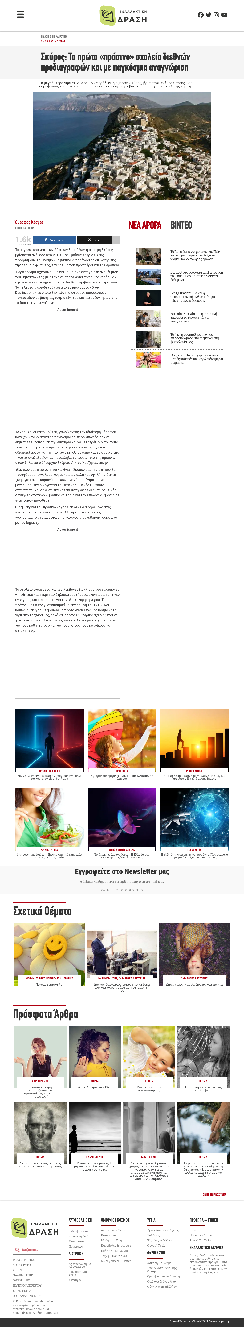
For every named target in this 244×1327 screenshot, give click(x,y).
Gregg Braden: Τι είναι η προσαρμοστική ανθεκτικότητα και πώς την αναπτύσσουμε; (195, 297)
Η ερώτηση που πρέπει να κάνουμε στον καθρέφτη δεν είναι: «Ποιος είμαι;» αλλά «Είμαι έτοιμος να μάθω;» (203, 1169)
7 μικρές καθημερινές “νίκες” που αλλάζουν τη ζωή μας (122, 777)
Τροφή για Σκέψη (201, 1240)
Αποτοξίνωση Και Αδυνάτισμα (80, 1265)
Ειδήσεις (46, 37)
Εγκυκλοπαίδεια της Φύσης (162, 1269)
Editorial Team (24, 228)
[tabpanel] (176, 306)
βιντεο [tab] (181, 226)
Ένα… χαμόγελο (49, 984)
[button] (20, 15)
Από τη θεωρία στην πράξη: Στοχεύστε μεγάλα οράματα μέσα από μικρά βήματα (194, 777)
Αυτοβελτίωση (80, 1220)
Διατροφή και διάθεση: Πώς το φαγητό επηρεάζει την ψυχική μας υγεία (49, 855)
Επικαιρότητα (59, 37)
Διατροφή (76, 1254)
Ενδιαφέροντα (78, 1231)
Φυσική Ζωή (156, 1253)
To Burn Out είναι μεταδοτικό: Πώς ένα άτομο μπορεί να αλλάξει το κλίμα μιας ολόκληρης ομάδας (195, 255)
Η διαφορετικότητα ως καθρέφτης (203, 1088)
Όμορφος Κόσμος (53, 41)
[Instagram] (216, 15)
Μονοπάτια (76, 1241)
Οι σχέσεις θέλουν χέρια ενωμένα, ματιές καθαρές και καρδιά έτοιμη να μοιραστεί (196, 359)
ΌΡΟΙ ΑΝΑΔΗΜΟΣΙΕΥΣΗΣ (29, 1296)
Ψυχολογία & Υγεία (160, 1240)
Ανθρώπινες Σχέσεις (114, 1230)
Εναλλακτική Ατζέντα (206, 1248)
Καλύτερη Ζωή (40, 1081)
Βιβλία (95, 1081)
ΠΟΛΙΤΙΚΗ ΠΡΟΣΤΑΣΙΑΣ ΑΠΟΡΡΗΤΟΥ (122, 890)
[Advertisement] (67, 371)
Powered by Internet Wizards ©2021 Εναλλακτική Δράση (199, 1321)
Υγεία (151, 1220)
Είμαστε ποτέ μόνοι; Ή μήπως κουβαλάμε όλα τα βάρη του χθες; (94, 1166)
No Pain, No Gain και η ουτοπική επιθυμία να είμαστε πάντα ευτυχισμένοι (193, 317)
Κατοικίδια (108, 1235)
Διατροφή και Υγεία (78, 1273)
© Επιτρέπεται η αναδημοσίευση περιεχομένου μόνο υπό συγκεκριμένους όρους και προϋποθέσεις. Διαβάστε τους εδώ (35, 1306)
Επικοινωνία (22, 1291)
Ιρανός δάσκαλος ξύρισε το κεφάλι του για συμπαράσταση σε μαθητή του (122, 987)
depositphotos (24, 1260)
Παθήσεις (153, 1235)
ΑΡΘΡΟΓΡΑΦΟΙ (22, 1265)
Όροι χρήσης (21, 1280)
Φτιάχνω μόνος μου (161, 1281)
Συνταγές (75, 1280)
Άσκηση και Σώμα (159, 1263)
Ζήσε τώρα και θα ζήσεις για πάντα (194, 984)
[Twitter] (208, 15)
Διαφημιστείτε (23, 1275)
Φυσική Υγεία (156, 1245)
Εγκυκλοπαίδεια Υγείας (163, 1230)
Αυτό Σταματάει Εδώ (95, 1087)
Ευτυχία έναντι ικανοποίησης (149, 1088)
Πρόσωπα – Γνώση (204, 1220)
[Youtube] (224, 15)
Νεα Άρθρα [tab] (145, 226)
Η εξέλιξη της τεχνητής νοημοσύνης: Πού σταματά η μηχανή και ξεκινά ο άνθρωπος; (194, 855)
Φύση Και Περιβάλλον (162, 1286)
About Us (19, 1270)
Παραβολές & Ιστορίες (59, 978)
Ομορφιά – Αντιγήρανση (163, 1276)
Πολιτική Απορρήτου (27, 1285)
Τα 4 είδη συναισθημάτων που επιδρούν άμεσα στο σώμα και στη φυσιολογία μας (194, 338)
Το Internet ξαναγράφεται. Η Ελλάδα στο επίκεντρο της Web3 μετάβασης (121, 855)
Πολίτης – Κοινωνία (114, 1250)
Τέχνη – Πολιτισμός (114, 1256)
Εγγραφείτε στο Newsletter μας (122, 871)
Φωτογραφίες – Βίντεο (116, 1261)
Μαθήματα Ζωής (35, 978)
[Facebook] (201, 15)
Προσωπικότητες (201, 1235)
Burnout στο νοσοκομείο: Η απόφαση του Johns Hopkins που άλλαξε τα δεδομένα (196, 276)
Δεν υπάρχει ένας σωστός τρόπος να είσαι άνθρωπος (40, 1164)
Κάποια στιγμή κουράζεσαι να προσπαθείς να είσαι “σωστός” (40, 1092)
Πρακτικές (76, 1246)
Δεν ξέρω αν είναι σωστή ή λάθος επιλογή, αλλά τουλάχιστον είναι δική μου (50, 777)
